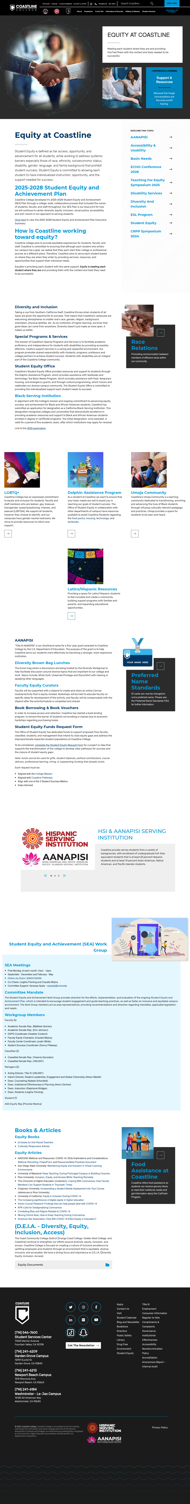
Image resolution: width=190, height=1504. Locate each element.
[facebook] (96, 1307)
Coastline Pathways (42, 777)
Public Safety (124, 1335)
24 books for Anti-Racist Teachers (35, 1142)
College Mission (43, 773)
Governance (149, 1331)
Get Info (112, 4)
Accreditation (149, 1357)
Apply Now (172, 3)
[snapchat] (83, 1332)
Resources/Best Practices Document (77, 1162)
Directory (122, 1331)
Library (121, 1340)
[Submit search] (152, 3)
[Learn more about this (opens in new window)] (160, 666)
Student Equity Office (35, 366)
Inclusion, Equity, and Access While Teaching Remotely (64, 1177)
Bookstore (122, 1326)
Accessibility (149, 1344)
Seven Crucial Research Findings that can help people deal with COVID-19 (57, 1203)
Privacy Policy (160, 1427)
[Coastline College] (22, 1313)
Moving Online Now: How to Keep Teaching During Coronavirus (51, 1215)
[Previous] (45, 875)
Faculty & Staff (79, 4)
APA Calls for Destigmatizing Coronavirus (40, 1207)
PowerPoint (45, 1162)
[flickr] (83, 1320)
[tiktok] (71, 1332)
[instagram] (83, 1307)
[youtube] (96, 1320)
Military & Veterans (132, 11)
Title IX (146, 1304)
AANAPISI (24, 640)
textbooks (73, 521)
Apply (120, 1304)
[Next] (64, 875)
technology (102, 518)
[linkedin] (71, 1320)
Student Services (148, 11)
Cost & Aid (99, 11)
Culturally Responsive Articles (34, 1146)
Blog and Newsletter (128, 1322)
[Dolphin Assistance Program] (71, 533)
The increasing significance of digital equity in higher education (51, 1200)
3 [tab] (58, 875)
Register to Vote (151, 1317)
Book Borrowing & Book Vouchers (46, 708)
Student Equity (125, 1353)
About (79, 11)
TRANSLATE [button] (103, 4)
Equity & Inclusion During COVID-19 (62, 1196)
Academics (88, 11)
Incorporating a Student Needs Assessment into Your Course (72, 1188)
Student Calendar (127, 1317)
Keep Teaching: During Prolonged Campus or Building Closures (76, 1173)
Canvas (54, 4)
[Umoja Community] (134, 533)
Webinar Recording (28, 1162)
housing (90, 518)
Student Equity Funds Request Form (49, 727)
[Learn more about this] (160, 332)
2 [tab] (55, 875)
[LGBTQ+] (8, 533)
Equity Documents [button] (30, 1264)
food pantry (78, 518)
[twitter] (71, 1307)
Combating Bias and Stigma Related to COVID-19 (44, 1211)
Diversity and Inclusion (36, 307)
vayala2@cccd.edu (57, 985)
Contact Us (123, 1308)
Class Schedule (65, 4)
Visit (119, 1313)
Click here (20, 219)
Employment (149, 1308)
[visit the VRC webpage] (160, 1155)
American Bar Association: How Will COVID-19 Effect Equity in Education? (57, 1219)
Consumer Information (154, 1313)
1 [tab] (51, 875)
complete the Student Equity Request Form (59, 745)
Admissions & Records (114, 11)
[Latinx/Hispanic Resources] (71, 616)
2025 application (36, 428)
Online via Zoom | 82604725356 (25, 978)
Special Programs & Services (41, 336)
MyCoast (46, 4)
